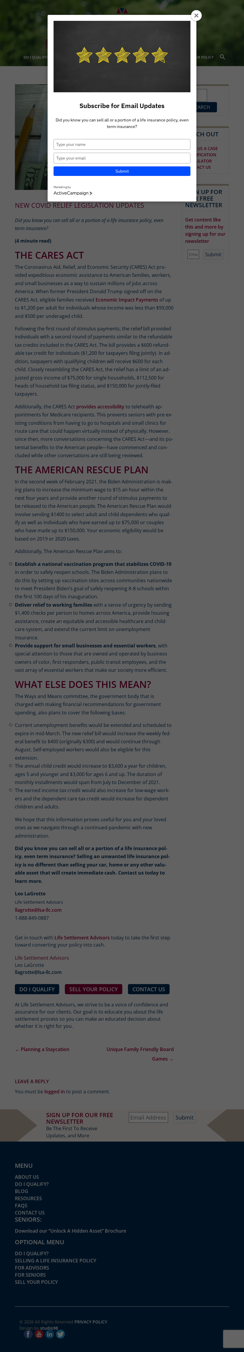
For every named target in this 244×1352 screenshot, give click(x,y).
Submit (122, 171)
